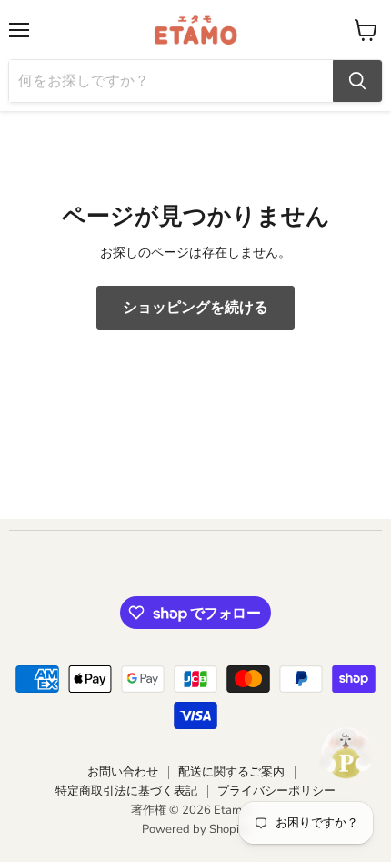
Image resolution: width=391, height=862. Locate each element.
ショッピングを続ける (195, 308)
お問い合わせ (122, 772)
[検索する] (357, 81)
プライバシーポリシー (276, 791)
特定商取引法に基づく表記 (126, 791)
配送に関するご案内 (231, 772)
